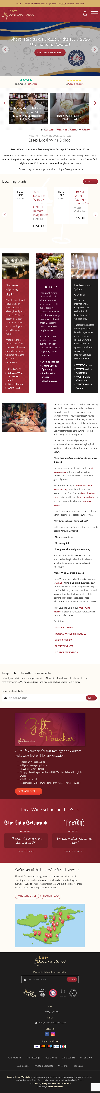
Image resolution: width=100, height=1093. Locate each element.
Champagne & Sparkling (49, 367)
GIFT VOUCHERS (64, 627)
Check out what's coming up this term (50, 49)
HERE (63, 3)
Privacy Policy (41, 1083)
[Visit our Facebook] (47, 1034)
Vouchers (85, 129)
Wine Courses (68, 1057)
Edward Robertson (54, 1086)
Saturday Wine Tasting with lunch (15, 376)
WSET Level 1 (14, 388)
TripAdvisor (31, 83)
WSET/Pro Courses (66, 129)
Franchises (50, 895)
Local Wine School (23, 1077)
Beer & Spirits (23, 1065)
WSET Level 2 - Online (84, 386)
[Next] (94, 49)
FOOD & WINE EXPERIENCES (70, 633)
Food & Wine (51, 1057)
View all (89, 181)
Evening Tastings (50, 361)
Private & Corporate (44, 1065)
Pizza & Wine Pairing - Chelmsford (82, 197)
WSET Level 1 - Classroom (84, 371)
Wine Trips (63, 1065)
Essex (9, 1077)
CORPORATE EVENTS (66, 652)
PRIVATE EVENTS (64, 646)
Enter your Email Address (14, 691)
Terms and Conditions (61, 1083)
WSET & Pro (86, 1057)
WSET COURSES (63, 640)
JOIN (90, 698)
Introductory (14, 368)
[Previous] (5, 49)
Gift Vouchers (27, 791)
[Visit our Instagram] (53, 1034)
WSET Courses (49, 380)
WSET (59, 582)
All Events (50, 129)
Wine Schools (26, 895)
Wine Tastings (33, 1057)
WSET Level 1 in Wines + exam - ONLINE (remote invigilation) (41, 203)
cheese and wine (86, 497)
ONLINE (39, 219)
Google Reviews (75, 83)
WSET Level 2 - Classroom (84, 378)
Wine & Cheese (15, 384)
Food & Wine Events (48, 375)
